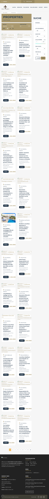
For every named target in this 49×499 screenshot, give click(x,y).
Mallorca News (33, 7)
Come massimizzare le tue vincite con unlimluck (35, 479)
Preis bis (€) (38, 51)
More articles (29, 491)
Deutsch (5, 1)
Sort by (4, 24)
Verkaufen (19, 7)
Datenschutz (28, 472)
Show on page (23, 24)
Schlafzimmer (38, 39)
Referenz (37, 22)
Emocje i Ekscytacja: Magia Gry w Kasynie (34, 483)
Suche (43, 58)
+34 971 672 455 (8, 487)
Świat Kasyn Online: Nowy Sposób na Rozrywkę (35, 486)
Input (45, 39)
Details (5, 64)
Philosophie (26, 7)
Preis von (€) (38, 46)
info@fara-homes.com (8, 489)
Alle (37, 30)
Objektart (37, 34)
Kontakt (41, 7)
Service (45, 7)
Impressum (35, 472)
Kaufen (14, 7)
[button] (3, 496)
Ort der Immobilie (39, 28)
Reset (38, 58)
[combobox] (8, 26)
